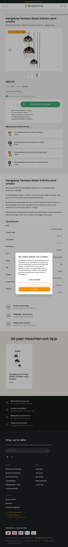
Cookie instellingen (34, 279)
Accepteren (34, 289)
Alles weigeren (34, 284)
